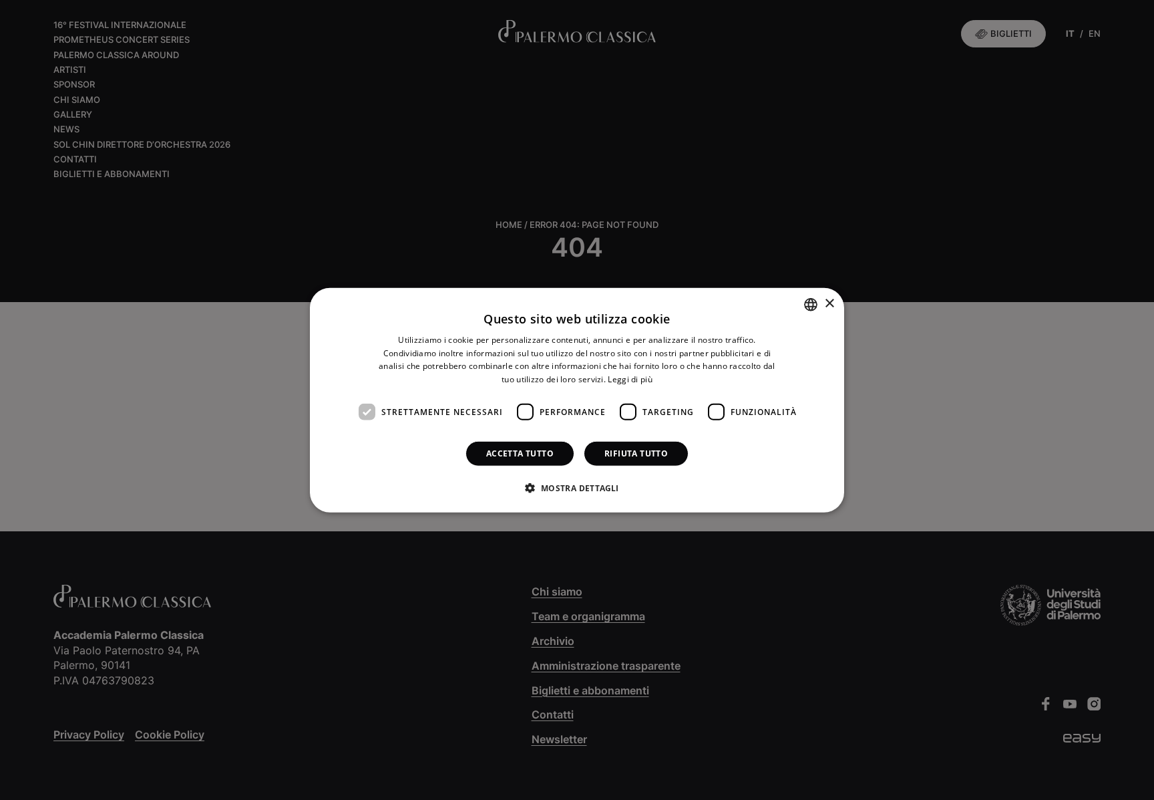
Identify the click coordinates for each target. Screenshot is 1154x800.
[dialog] (577, 400)
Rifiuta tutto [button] (636, 453)
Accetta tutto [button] (520, 453)
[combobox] (810, 304)
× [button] (829, 304)
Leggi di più (630, 379)
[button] (576, 488)
